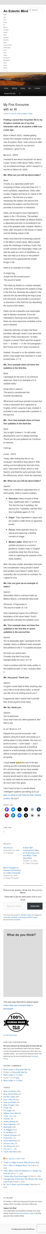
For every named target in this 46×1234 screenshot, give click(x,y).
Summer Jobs (8, 1143)
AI (40, 915)
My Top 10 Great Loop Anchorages (16, 1184)
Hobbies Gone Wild (10, 1113)
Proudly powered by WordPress (23, 1229)
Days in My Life (9, 1099)
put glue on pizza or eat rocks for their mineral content (22, 795)
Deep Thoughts (9, 1105)
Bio (29, 88)
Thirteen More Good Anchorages (15, 1176)
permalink (16, 919)
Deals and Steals (9, 1102)
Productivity (7, 1138)
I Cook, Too (7, 1116)
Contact (37, 88)
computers (7, 917)
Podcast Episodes (10, 1135)
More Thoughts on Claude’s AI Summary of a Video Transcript (12, 870)
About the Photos (9, 1091)
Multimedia (7, 1127)
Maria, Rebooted (9, 1124)
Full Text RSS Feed (10, 1035)
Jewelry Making (9, 1121)
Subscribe (34, 905)
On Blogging (8, 1129)
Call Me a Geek (26, 915)
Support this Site (9, 93)
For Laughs (7, 1110)
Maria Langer (28, 113)
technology (22, 917)
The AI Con (8, 847)
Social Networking (10, 1140)
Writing (14, 88)
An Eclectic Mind (15, 11)
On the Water (8, 1132)
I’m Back (19, 1075)
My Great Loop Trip (15, 1159)
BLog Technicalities (10, 1094)
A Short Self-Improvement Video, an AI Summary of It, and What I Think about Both (31, 852)
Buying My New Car (23, 1069)
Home (6, 88)
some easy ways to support (25, 1213)
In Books (6, 1118)
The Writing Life (9, 1146)
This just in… (8, 1149)
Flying (23, 88)
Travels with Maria (10, 1151)
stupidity (14, 917)
